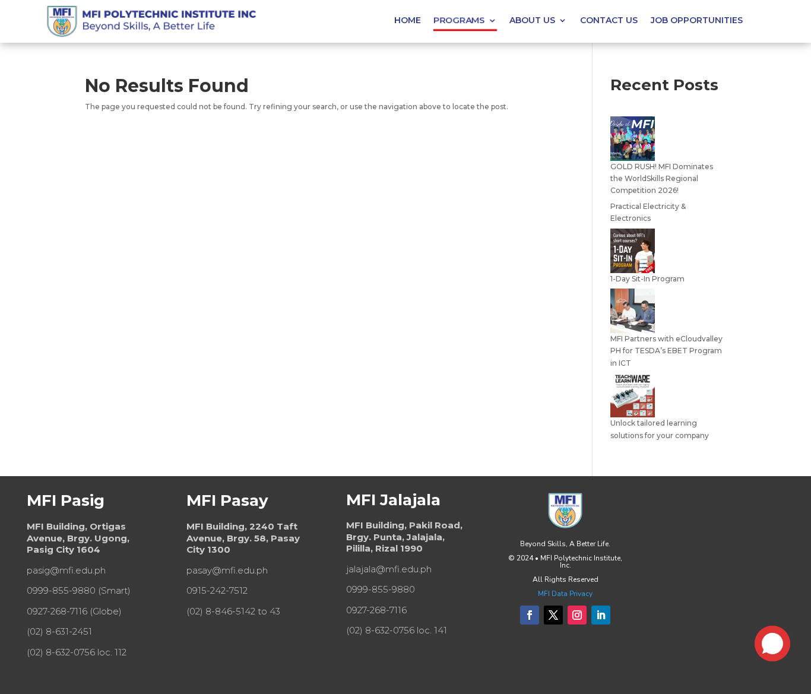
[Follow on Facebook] (529, 615)
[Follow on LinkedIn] (600, 615)
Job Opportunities (697, 21)
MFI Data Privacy (565, 593)
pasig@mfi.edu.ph (66, 570)
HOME (407, 21)
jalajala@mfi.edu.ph (389, 569)
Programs (459, 20)
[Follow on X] (553, 615)
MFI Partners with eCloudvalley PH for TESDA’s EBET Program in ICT (666, 350)
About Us (532, 21)
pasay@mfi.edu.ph (227, 570)
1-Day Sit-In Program (647, 278)
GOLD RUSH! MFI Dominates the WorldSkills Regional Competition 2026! (661, 178)
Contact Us (609, 21)
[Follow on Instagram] (577, 615)
